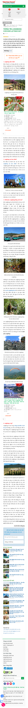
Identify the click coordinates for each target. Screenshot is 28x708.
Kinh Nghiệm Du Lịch (15, 631)
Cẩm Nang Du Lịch (13, 25)
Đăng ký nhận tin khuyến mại (10, 675)
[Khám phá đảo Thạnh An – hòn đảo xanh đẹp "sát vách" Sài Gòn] (6, 584)
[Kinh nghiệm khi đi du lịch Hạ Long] (6, 561)
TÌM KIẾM (7, 22)
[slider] (6, 36)
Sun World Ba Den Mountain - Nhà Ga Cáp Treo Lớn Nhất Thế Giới (16, 601)
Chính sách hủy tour (7, 661)
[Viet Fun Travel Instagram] (7, 683)
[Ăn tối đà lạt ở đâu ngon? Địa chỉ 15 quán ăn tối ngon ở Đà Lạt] (6, 551)
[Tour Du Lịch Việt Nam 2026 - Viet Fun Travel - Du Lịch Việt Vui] (9, 2)
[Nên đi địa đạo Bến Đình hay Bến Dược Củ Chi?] (6, 622)
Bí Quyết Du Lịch (7, 633)
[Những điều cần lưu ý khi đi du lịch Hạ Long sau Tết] (6, 566)
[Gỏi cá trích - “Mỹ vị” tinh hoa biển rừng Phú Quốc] (6, 617)
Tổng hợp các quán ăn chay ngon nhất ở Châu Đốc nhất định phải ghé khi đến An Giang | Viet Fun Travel (16, 589)
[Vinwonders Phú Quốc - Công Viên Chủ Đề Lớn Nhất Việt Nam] (6, 607)
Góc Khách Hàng (7, 653)
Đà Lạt (12, 633)
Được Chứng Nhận (7, 665)
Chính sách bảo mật (7, 659)
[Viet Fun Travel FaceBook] (4, 683)
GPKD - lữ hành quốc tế (8, 645)
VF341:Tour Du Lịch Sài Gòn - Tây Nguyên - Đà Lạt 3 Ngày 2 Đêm (13, 112)
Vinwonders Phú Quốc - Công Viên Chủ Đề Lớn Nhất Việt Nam (16, 606)
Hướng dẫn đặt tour (7, 657)
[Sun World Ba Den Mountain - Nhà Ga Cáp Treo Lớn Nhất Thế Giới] (6, 602)
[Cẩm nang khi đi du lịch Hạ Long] (6, 576)
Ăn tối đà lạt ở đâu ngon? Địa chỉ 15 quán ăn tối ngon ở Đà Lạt (16, 550)
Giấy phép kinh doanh (8, 643)
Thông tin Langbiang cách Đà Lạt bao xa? (12, 25)
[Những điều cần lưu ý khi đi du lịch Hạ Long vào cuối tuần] (6, 571)
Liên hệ (4, 663)
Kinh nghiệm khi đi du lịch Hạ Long (16, 559)
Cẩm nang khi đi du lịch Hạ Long (16, 574)
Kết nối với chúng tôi (8, 681)
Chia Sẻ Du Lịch (6, 631)
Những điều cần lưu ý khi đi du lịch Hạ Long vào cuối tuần (16, 570)
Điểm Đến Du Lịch (16, 629)
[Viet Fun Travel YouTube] (10, 683)
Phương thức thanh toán (8, 655)
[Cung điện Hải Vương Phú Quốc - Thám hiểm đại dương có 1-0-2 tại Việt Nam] (6, 612)
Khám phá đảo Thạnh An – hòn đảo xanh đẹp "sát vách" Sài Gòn (16, 583)
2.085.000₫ (8, 415)
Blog (8, 25)
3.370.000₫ (8, 130)
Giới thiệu (5, 647)
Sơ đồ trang (5, 651)
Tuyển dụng (5, 649)
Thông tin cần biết (7, 641)
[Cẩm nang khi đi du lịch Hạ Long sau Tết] (6, 556)
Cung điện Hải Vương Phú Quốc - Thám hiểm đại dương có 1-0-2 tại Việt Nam (16, 612)
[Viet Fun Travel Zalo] (13, 683)
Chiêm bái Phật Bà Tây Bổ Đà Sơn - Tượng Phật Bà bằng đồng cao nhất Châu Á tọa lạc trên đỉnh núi (16, 595)
